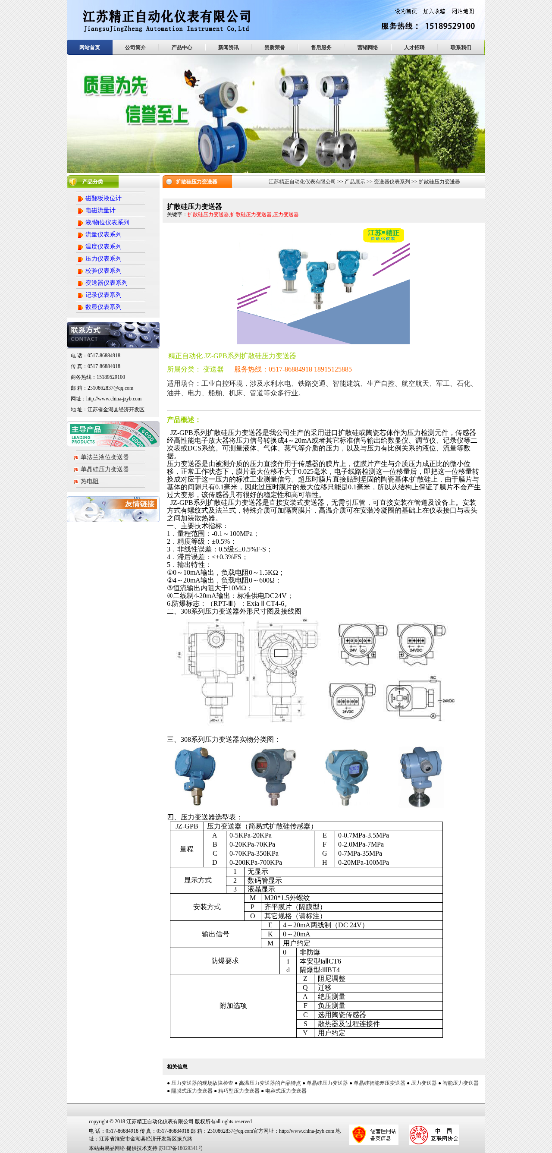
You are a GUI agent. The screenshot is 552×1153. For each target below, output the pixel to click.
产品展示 (355, 182)
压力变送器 (424, 1083)
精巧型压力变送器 (239, 1091)
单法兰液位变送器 (105, 457)
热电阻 (90, 481)
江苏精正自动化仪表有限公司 (302, 182)
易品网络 (114, 1148)
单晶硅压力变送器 (105, 469)
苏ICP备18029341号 (181, 1148)
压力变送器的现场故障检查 (202, 1083)
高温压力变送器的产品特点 (270, 1083)
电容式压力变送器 (286, 1091)
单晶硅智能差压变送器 (379, 1083)
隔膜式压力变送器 (192, 1091)
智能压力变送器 (460, 1083)
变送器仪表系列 (392, 182)
